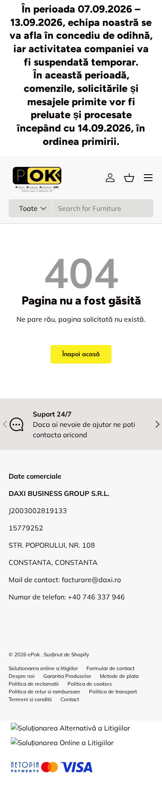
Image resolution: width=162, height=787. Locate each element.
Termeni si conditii (30, 699)
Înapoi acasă (81, 354)
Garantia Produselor (67, 676)
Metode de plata (119, 676)
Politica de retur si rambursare (44, 691)
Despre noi (22, 676)
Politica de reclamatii (34, 683)
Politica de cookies (89, 683)
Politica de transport (113, 691)
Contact (69, 699)
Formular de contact (110, 668)
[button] (129, 177)
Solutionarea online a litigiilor (43, 668)
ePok (34, 654)
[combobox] (81, 208)
